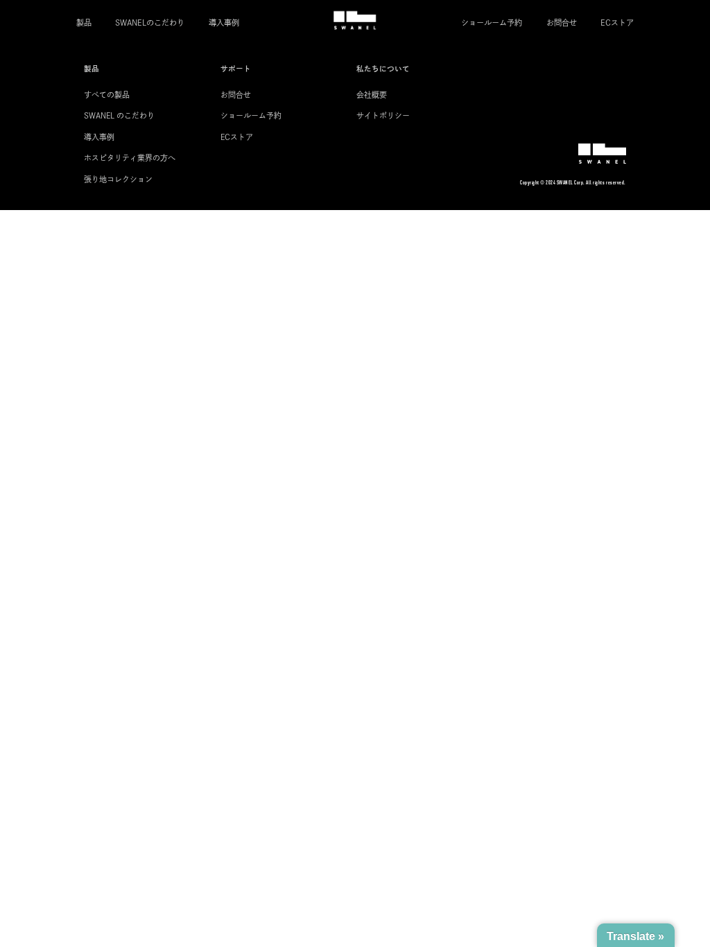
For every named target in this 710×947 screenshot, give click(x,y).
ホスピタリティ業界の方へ (129, 158)
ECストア (617, 22)
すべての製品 (107, 94)
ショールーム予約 (491, 22)
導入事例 (224, 22)
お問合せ (561, 22)
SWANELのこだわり (149, 22)
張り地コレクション (118, 179)
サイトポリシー (383, 115)
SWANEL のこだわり (119, 115)
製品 (84, 22)
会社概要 (371, 94)
